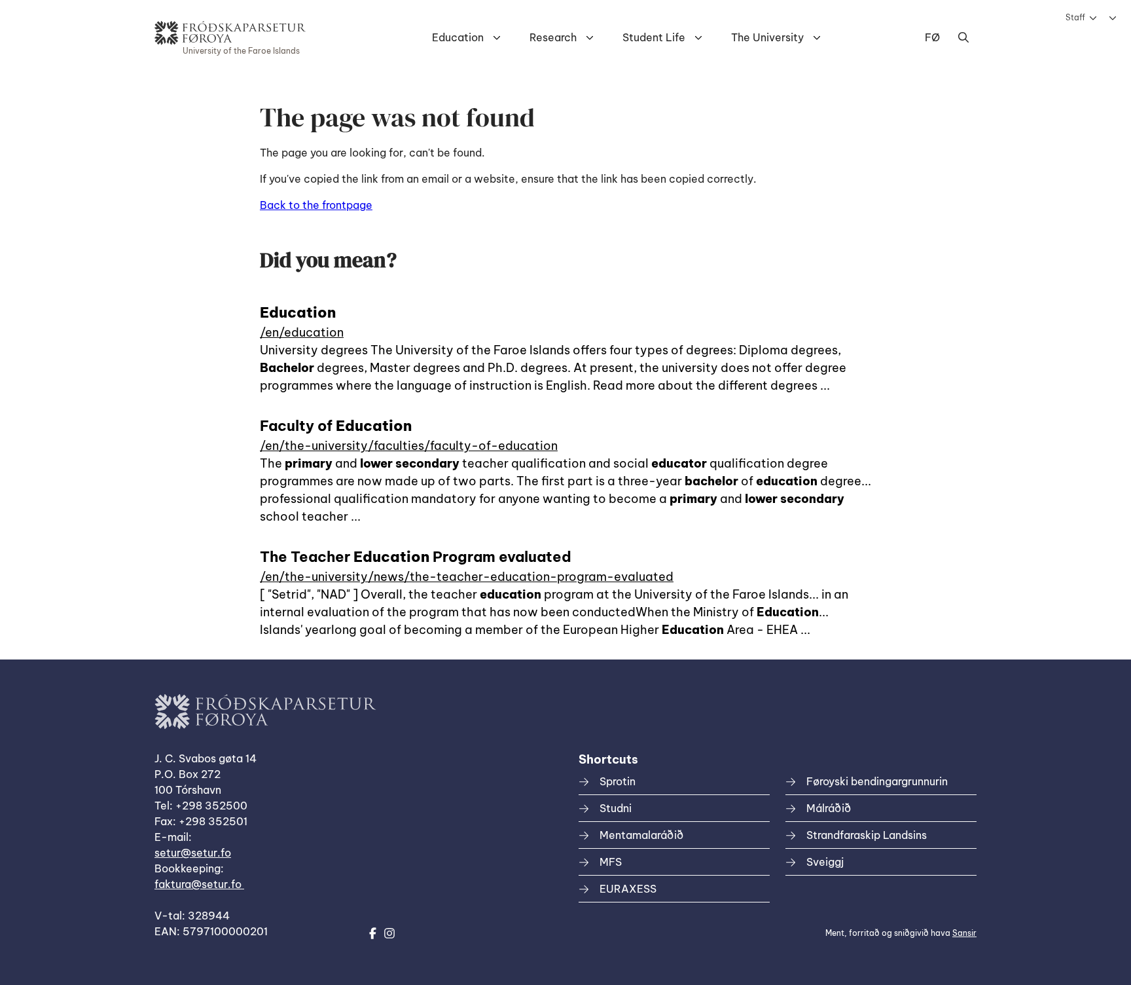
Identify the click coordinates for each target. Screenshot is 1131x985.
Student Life (653, 37)
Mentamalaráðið (641, 835)
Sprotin (618, 781)
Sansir (964, 933)
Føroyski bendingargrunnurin (877, 781)
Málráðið (828, 808)
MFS (611, 861)
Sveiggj (825, 861)
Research (553, 37)
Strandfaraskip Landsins (866, 835)
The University (767, 37)
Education (458, 37)
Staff (1075, 17)
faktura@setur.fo (199, 884)
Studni (616, 808)
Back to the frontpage (316, 205)
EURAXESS (628, 888)
